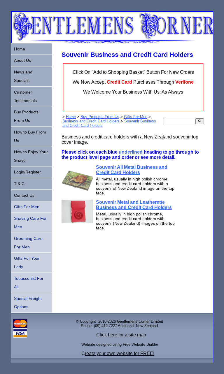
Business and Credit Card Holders (91, 121)
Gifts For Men (135, 117)
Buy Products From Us (99, 117)
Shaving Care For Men (30, 222)
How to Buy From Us (30, 136)
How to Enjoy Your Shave (31, 156)
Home (71, 117)
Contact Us (24, 195)
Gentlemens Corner (133, 321)
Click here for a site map (121, 334)
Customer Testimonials (25, 96)
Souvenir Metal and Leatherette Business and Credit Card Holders (134, 205)
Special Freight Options (28, 302)
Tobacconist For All (28, 282)
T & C (19, 183)
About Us (22, 60)
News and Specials (23, 76)
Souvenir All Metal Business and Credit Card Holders (131, 170)
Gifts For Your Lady (27, 262)
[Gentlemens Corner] (112, 41)
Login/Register (27, 172)
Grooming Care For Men (28, 242)
